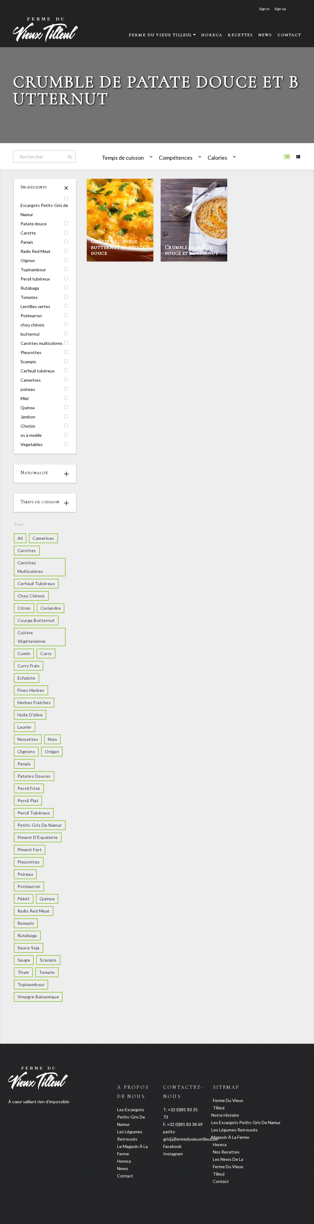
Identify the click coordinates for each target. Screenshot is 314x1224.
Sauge (23, 960)
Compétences (176, 157)
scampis (48, 960)
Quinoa (28, 407)
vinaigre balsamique (38, 996)
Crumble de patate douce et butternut (191, 250)
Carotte (28, 232)
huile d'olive (30, 714)
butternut (30, 334)
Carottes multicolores (42, 343)
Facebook (172, 1146)
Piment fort (29, 849)
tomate (47, 972)
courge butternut (36, 620)
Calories (217, 157)
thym (23, 972)
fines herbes (30, 690)
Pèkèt (23, 898)
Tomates (29, 297)
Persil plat (27, 800)
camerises (43, 538)
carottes (26, 550)
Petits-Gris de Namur (39, 825)
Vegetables (32, 444)
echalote (26, 678)
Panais (27, 242)
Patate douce (34, 223)
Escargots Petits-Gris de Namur (44, 210)
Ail (20, 538)
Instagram (173, 1153)
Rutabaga (30, 288)
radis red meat (33, 910)
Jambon (28, 416)
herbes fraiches (34, 702)
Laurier (24, 727)
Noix (52, 739)
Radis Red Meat (36, 251)
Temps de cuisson (123, 157)
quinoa (47, 898)
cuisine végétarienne (31, 637)
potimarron (28, 886)
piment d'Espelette (37, 837)
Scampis (28, 361)
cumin (23, 653)
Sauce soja (28, 947)
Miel (25, 398)
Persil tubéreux (35, 278)
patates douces (34, 776)
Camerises (31, 380)
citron (24, 608)
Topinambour (33, 269)
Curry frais (28, 665)
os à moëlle (31, 435)
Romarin (25, 923)
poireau (28, 389)
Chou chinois (31, 595)
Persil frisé (28, 788)
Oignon (28, 260)
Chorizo (28, 426)
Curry (46, 653)
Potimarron (31, 315)
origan (52, 751)
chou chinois (32, 324)
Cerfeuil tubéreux (38, 370)
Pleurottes (31, 352)
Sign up (280, 8)
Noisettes (27, 739)
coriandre (50, 608)
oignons (26, 751)
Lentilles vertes (35, 306)
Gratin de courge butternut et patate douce (118, 247)
